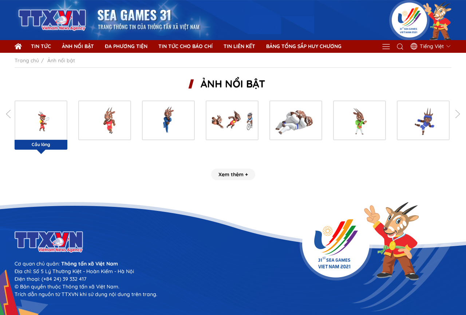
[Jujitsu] (295, 120)
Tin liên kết (239, 46)
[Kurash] (359, 120)
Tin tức (41, 46)
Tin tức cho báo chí (185, 46)
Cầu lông (41, 144)
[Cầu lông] (41, 120)
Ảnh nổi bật (78, 46)
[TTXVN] (233, 242)
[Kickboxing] (423, 120)
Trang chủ (27, 60)
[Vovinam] (168, 120)
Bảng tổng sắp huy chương (303, 46)
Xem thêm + (233, 174)
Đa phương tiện (126, 46)
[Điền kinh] (104, 120)
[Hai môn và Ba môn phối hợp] (232, 120)
